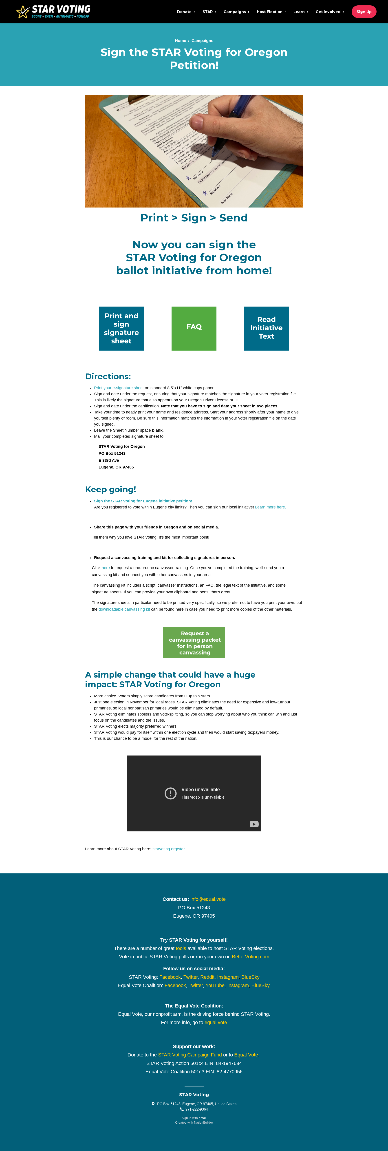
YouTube (215, 985)
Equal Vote (246, 1055)
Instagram (228, 977)
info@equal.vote (208, 899)
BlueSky (250, 977)
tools (181, 948)
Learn (299, 11)
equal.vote (216, 1022)
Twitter (190, 977)
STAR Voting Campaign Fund (190, 1055)
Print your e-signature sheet (119, 388)
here (106, 568)
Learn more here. (270, 507)
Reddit (207, 977)
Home (180, 40)
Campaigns (235, 11)
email (202, 1118)
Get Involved (329, 11)
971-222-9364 (196, 1109)
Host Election (270, 11)
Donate (185, 11)
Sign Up (364, 11)
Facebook (170, 977)
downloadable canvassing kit (124, 609)
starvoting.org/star (168, 849)
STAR (208, 11)
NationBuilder (203, 1122)
